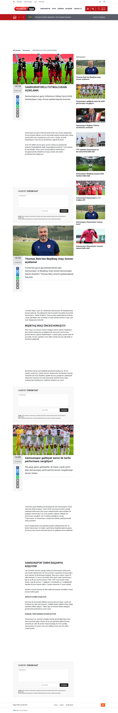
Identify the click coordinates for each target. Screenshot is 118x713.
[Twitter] (17, 100)
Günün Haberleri (28, 1)
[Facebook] (17, 96)
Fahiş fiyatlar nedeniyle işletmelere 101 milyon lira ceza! (52, 17)
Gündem (61, 8)
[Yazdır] (17, 112)
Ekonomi (68, 8)
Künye (56, 705)
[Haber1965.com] (25, 8)
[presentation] (19, 17)
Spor (54, 8)
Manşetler (19, 1)
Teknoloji (78, 8)
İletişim (62, 705)
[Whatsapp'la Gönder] (17, 106)
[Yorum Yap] (17, 116)
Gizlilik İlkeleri (69, 705)
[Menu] (87, 8)
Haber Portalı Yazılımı (21, 710)
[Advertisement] (59, 35)
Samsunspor (45, 8)
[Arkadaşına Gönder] (17, 109)
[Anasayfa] (14, 1)
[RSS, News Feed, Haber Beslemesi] (103, 705)
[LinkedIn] (17, 103)
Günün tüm (99, 17)
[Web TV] (100, 2)
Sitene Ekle (41, 1)
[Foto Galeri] (104, 2)
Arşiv (35, 1)
